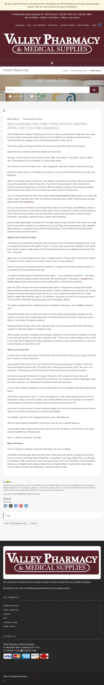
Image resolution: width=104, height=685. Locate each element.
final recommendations (60, 195)
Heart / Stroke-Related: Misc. (16, 523)
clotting (80, 305)
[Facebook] (100, 25)
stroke (67, 449)
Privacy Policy (9, 626)
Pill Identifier (39, 25)
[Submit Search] (94, 90)
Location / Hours (67, 25)
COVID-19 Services (10, 610)
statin (19, 431)
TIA (52, 157)
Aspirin (33, 523)
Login (94, 25)
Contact (6, 614)
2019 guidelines (27, 201)
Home (65, 70)
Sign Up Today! (83, 25)
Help (29, 25)
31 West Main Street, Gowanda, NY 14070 (31, 14)
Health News (18, 96)
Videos (38, 96)
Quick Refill (53, 25)
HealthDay (21, 494)
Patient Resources (79, 70)
